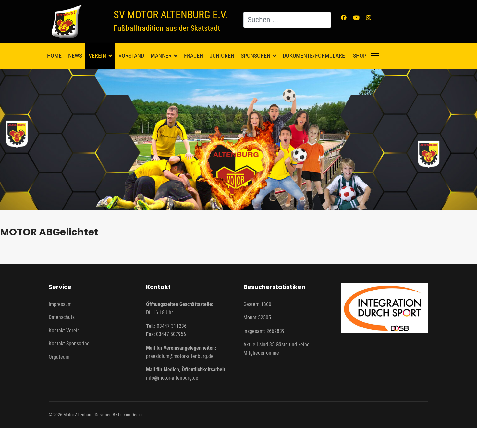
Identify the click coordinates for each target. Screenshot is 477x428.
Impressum (60, 304)
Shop (359, 55)
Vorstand (131, 55)
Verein (97, 55)
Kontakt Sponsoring (69, 343)
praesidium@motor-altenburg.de (180, 356)
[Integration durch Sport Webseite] (384, 308)
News (75, 55)
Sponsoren (255, 55)
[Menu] (375, 56)
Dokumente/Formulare (314, 55)
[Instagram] (368, 17)
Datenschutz (62, 317)
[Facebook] (344, 17)
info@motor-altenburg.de (172, 378)
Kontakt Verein (64, 330)
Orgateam (59, 357)
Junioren (222, 55)
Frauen (193, 55)
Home (54, 55)
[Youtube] (356, 17)
